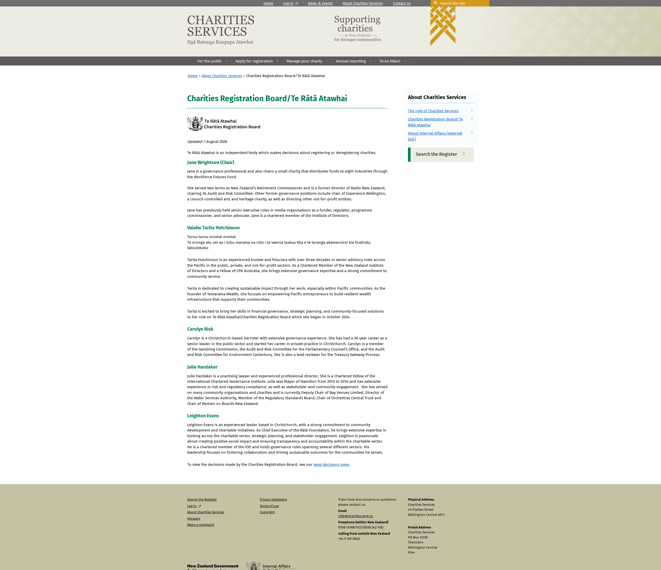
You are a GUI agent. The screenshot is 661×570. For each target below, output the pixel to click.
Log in (288, 3)
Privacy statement (273, 499)
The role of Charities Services (433, 111)
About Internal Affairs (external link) (435, 136)
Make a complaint (200, 525)
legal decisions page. (331, 465)
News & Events (320, 3)
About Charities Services (363, 3)
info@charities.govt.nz (355, 516)
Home (268, 3)
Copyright (267, 512)
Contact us (402, 3)
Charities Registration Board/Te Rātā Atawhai (435, 122)
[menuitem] (213, 61)
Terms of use (269, 506)
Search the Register (436, 154)
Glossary (193, 518)
